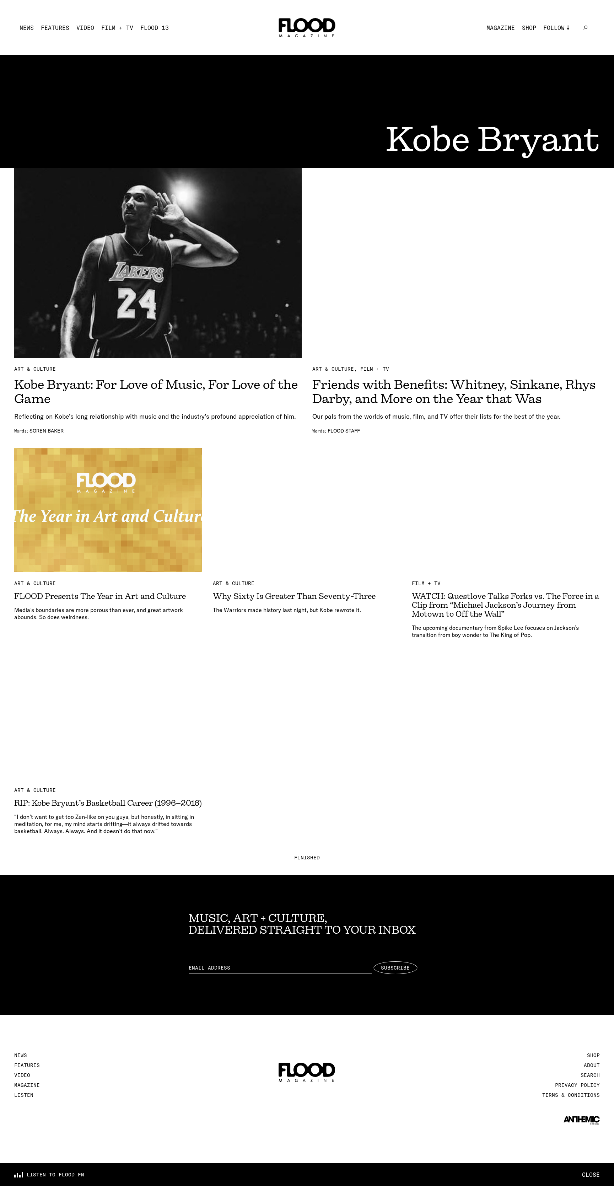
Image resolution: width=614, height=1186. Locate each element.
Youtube (555, 70)
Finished (307, 857)
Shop (529, 27)
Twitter (555, 49)
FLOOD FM (557, 81)
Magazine (500, 27)
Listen (23, 1095)
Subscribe (395, 968)
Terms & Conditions (571, 1095)
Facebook (557, 59)
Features (55, 27)
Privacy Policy (577, 1085)
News (27, 27)
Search (590, 1075)
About (592, 1065)
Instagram (559, 38)
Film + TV (117, 27)
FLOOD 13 (154, 27)
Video (85, 27)
